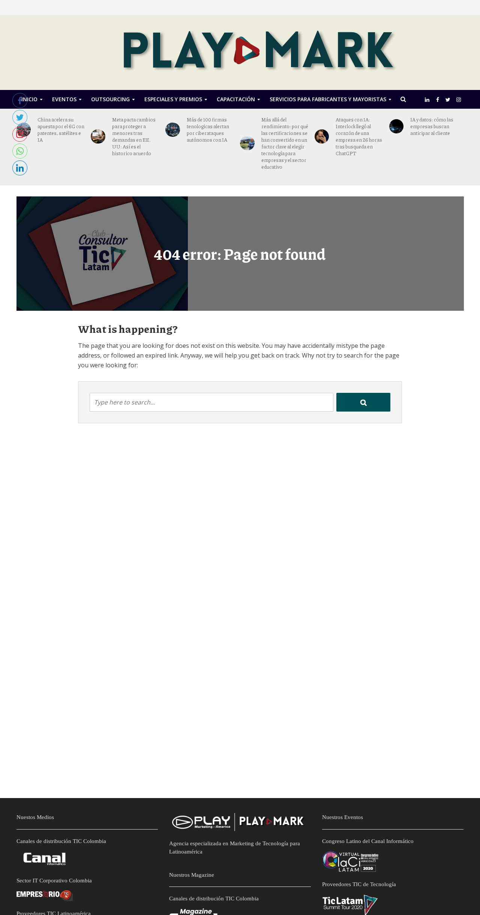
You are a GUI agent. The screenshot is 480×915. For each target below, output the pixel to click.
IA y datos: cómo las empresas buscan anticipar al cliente (431, 126)
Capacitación (236, 99)
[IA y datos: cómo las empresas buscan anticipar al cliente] (396, 126)
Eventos (64, 99)
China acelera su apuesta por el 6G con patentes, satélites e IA (61, 129)
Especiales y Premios (173, 99)
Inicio (29, 99)
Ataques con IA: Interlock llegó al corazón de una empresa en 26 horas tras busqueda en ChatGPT (359, 136)
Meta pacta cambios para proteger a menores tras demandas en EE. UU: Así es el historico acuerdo (134, 136)
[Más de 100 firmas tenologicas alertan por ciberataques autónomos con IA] (172, 130)
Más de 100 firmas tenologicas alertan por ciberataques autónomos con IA (208, 129)
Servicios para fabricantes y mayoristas (328, 99)
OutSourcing (110, 99)
